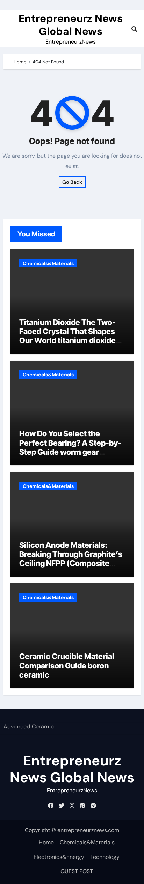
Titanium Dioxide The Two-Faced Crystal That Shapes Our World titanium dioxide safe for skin (67, 336)
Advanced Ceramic (28, 726)
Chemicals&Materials (48, 263)
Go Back (72, 182)
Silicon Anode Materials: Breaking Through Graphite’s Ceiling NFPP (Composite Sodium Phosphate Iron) (70, 559)
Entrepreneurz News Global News (71, 25)
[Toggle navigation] (11, 29)
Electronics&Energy (59, 857)
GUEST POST (76, 871)
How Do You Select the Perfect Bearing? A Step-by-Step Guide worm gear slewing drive (70, 447)
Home (46, 842)
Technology (105, 857)
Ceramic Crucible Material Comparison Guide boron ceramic (66, 665)
